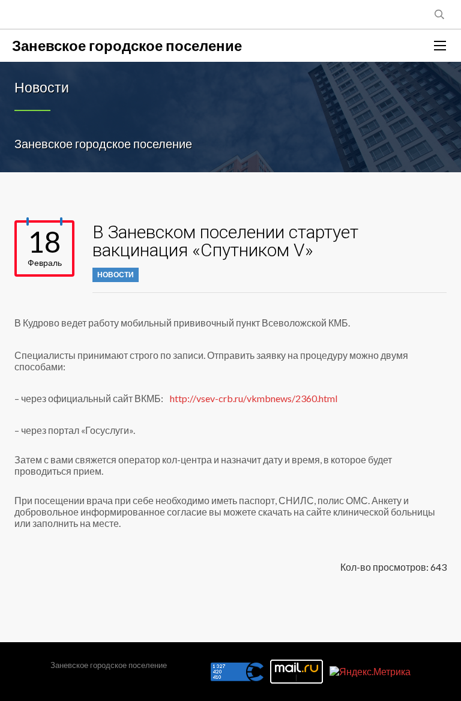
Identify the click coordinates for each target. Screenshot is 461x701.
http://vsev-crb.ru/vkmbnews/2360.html (253, 398)
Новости (115, 274)
